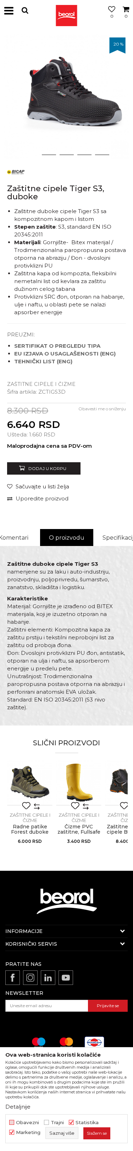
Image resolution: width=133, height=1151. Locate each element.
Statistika (87, 1122)
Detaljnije (18, 1106)
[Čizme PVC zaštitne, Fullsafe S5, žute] (78, 783)
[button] (25, 10)
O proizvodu (66, 537)
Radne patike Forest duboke (30, 829)
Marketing (28, 1132)
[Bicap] (16, 171)
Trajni (57, 1122)
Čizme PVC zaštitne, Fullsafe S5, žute (78, 832)
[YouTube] (66, 978)
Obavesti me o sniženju (102, 408)
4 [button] (84, 154)
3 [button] (66, 154)
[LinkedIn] (48, 978)
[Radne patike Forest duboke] (29, 783)
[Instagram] (30, 978)
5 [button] (102, 154)
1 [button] (31, 154)
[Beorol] (66, 10)
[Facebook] (13, 978)
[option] (66, 96)
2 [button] (48, 154)
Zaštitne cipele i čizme (41, 384)
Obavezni (27, 1122)
